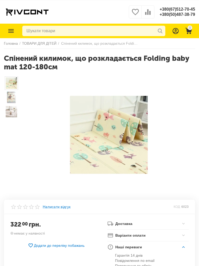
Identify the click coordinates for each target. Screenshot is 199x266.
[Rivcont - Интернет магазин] (27, 12)
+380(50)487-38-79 (177, 14)
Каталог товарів (11, 31)
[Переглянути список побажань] (135, 15)
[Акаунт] (175, 31)
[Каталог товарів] (11, 31)
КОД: (177, 207)
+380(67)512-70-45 (177, 9)
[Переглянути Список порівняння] (148, 15)
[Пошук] (160, 31)
